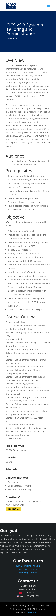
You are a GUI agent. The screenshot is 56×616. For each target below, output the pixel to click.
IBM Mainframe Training (28, 565)
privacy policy (33, 612)
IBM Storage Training (28, 572)
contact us (13, 508)
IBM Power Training (28, 569)
